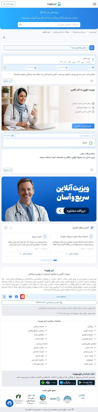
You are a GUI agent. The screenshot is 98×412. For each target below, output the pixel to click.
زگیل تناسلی (39, 355)
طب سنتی (89, 347)
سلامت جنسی (39, 347)
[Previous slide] (11, 228)
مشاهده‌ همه (61, 296)
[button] (55, 260)
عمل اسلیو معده (38, 364)
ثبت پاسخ (7, 80)
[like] (92, 80)
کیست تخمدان (38, 351)
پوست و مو (89, 355)
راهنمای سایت (39, 334)
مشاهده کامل (73, 253)
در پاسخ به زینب (85, 136)
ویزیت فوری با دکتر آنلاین (82, 90)
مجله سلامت (39, 338)
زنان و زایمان (88, 351)
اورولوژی (90, 359)
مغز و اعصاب (88, 364)
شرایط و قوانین (87, 334)
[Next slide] (6, 228)
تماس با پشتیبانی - (47, 302)
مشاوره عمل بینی (38, 359)
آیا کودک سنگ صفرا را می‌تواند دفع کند (74, 236)
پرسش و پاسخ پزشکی (36, 330)
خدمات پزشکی (38, 326)
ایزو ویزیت (92, 32)
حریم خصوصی (87, 338)
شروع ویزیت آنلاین (83, 126)
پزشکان (90, 326)
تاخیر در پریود (37, 236)
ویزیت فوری (88, 330)
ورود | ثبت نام (8, 4)
